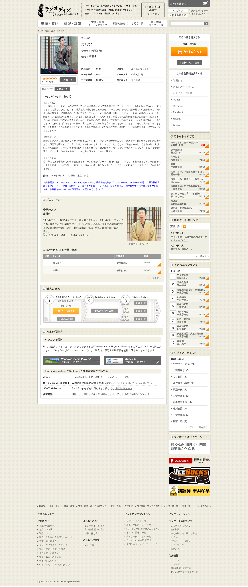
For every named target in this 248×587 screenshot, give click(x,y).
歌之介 (182, 448)
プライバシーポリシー (181, 541)
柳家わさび (87, 50)
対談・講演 (73, 23)
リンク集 (175, 564)
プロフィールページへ (139, 244)
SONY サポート (123, 388)
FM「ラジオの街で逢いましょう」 (143, 529)
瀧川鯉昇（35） (181, 408)
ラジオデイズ (58, 10)
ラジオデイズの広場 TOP (138, 540)
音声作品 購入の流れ (95, 529)
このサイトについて (180, 525)
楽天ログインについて (50, 553)
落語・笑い (49, 23)
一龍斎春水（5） (182, 370)
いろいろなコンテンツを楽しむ (54, 564)
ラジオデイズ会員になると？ (53, 545)
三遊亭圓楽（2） (182, 396)
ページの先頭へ (204, 506)
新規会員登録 (178, 15)
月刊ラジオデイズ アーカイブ (141, 544)
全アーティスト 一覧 (136, 521)
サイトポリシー (178, 537)
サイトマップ (177, 545)
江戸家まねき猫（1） (184, 383)
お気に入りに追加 (189, 62)
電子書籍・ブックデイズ (156, 23)
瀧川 (189, 444)
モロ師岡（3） (180, 376)
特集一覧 (186, 506)
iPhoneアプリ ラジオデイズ (184, 572)
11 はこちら (145, 382)
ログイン (178, 10)
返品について (45, 533)
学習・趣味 (119, 23)
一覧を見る (155, 278)
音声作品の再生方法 (49, 541)
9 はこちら (131, 382)
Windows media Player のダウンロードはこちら (71, 360)
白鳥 (191, 448)
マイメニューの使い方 (50, 557)
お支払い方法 (45, 529)
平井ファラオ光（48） (185, 364)
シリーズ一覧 (172, 506)
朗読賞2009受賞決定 (181, 568)
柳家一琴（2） (180, 421)
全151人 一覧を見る (198, 427)
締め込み (177, 444)
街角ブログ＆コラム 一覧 (138, 536)
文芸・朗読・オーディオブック (99, 23)
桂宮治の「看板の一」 (182, 249)
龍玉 (174, 448)
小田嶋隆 (199, 444)
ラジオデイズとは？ (94, 525)
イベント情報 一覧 (136, 532)
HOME (40, 31)
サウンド (136, 23)
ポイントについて (48, 560)
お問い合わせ (177, 549)
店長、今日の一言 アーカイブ (140, 525)
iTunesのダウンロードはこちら (132, 360)
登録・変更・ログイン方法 (52, 549)
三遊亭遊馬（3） (182, 415)
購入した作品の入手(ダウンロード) (56, 537)
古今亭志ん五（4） (183, 402)
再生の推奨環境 (46, 525)
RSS (184, 226)
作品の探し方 (91, 533)
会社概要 (175, 529)
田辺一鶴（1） (180, 389)
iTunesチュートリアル (117, 377)
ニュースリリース (179, 560)
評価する (68, 79)
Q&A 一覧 (89, 544)
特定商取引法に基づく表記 (184, 533)
